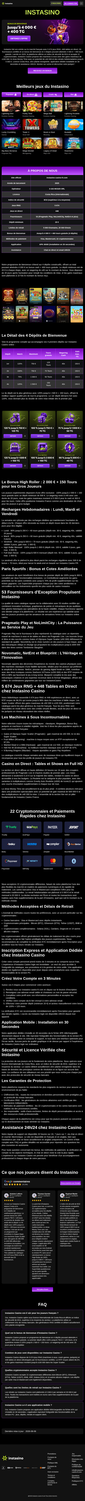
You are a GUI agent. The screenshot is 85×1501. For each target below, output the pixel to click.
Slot (72, 94)
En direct (30, 94)
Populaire (9, 94)
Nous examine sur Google (70, 1183)
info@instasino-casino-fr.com (77, 1471)
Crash (51, 94)
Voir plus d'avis (42, 1289)
